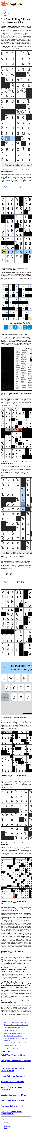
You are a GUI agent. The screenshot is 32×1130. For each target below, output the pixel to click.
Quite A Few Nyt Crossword (12, 1100)
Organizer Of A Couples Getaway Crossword (16, 1025)
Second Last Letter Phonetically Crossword (15, 1022)
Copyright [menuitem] (6, 11)
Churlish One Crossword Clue (13, 1095)
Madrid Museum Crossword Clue (12, 1045)
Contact (6, 1122)
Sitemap (6, 1128)
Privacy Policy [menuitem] (7, 13)
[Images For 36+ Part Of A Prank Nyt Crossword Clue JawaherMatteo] (16, 515)
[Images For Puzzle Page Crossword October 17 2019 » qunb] (16, 307)
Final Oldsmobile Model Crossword (13, 1027)
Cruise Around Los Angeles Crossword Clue (15, 1043)
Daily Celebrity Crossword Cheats (13, 1036)
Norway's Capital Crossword (13, 1076)
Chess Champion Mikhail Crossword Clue (11, 1112)
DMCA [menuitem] (6, 12)
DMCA (6, 1125)
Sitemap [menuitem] (6, 15)
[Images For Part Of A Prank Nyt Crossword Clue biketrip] (16, 642)
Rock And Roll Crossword (12, 1106)
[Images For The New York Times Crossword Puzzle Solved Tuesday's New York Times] (16, 225)
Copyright (6, 1123)
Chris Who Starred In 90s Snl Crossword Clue (13, 1069)
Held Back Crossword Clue (11, 1048)
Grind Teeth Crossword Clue (13, 1055)
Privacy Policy (7, 1126)
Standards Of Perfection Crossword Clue (14, 1033)
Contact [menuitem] (6, 9)
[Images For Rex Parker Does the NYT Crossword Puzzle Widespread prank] (16, 751)
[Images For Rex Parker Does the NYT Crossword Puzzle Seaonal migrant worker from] (16, 433)
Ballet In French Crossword (12, 1082)
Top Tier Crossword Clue (10, 1030)
